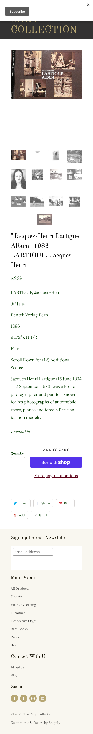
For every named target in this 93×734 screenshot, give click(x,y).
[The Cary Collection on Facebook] (14, 698)
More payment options (56, 475)
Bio (13, 645)
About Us (18, 667)
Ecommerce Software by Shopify (35, 722)
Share (45, 503)
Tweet (23, 503)
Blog (14, 675)
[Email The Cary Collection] (42, 698)
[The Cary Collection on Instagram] (33, 698)
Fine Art (17, 596)
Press (15, 637)
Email (43, 515)
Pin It (68, 503)
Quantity (17, 453)
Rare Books (19, 629)
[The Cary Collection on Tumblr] (23, 698)
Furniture (18, 613)
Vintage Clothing (23, 605)
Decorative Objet (23, 621)
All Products (20, 588)
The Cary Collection (30, 19)
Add (22, 515)
